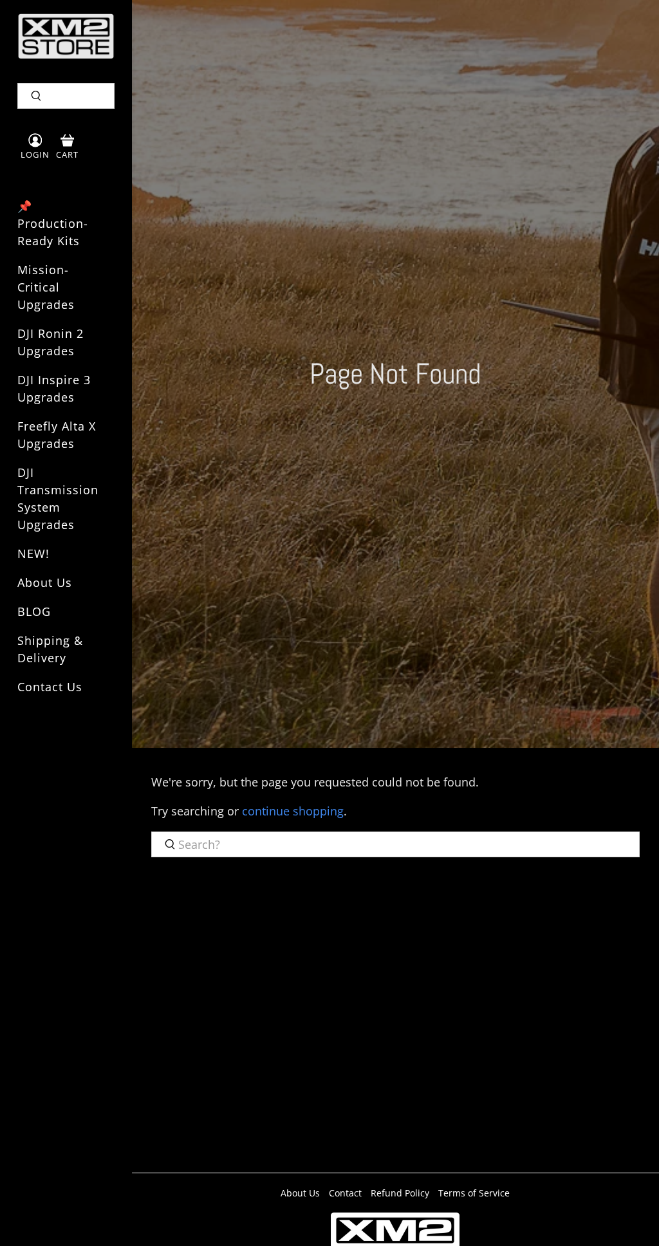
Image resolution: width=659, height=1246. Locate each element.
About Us (44, 582)
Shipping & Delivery (50, 649)
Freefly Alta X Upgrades (56, 434)
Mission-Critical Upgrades (46, 287)
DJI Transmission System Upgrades (57, 498)
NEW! (33, 553)
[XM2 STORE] (66, 36)
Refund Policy (400, 1193)
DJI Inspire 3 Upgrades (54, 388)
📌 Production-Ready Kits (52, 223)
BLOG (34, 611)
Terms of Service (474, 1193)
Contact (345, 1193)
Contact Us (49, 686)
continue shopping (293, 811)
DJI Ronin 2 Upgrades (50, 342)
